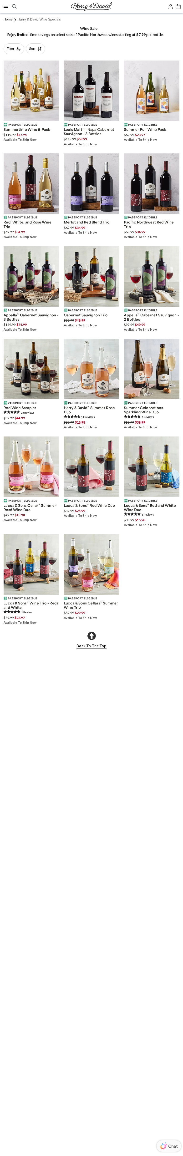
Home (8, 19)
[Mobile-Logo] (91, 6)
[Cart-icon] (178, 6)
